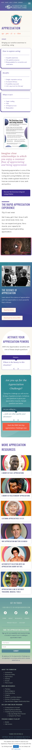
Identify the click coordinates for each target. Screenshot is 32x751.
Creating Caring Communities (13, 711)
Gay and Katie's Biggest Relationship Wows (17, 701)
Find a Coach (9, 682)
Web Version (8, 724)
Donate (7, 2)
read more (17, 749)
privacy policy (17, 658)
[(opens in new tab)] (5, 612)
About (11, 2)
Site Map (22, 622)
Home (2, 2)
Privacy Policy (12, 622)
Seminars (20, 2)
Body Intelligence (10, 691)
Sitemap (15, 2)
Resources (18, 618)
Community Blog (10, 693)
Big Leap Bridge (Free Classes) (17, 713)
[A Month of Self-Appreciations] (16, 465)
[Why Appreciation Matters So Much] (16, 534)
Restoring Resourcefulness (12, 709)
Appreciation (9, 676)
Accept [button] (16, 746)
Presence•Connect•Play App (11, 719)
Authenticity (8, 672)
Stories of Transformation (12, 699)
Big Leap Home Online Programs (12, 704)
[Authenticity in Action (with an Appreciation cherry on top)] (16, 557)
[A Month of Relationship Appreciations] (16, 488)
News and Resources (8, 686)
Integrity (7, 695)
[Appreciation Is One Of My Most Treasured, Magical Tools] (16, 583)
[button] (14, 369)
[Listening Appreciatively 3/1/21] (16, 511)
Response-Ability (10, 674)
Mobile (7, 722)
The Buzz (7, 689)
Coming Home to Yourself (12, 707)
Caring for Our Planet (15, 716)
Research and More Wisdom (13, 697)
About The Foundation (9, 669)
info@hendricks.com (22, 607)
